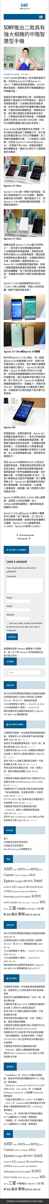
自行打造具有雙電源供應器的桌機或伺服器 (24, 693)
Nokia (40, 887)
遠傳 (34, 914)
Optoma (16, 891)
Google (18, 881)
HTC (30, 881)
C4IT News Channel (16, 724)
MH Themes (39, 1201)
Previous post (26, 535)
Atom (27, 869)
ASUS (21, 869)
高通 (38, 915)
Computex (24, 875)
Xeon (6, 909)
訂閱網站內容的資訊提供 (16, 842)
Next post (22, 538)
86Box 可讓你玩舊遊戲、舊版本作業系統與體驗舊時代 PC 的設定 (24, 1078)
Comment (11, 576)
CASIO (17, 875)
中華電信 (22, 908)
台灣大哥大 (31, 909)
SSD (19, 902)
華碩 (21, 914)
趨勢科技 (28, 914)
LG (14, 886)
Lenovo (8, 886)
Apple (15, 870)
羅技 (14, 914)
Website (10, 614)
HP (25, 881)
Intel (38, 880)
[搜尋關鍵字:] (24, 672)
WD (42, 902)
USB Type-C (26, 903)
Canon (8, 874)
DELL (32, 875)
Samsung (9, 896)
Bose (41, 869)
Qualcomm (24, 891)
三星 (12, 908)
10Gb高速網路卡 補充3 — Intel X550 (21, 707)
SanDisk (18, 896)
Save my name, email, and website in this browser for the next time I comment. (24, 627)
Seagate (27, 896)
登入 (6, 838)
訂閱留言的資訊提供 (13, 845)
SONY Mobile (11, 902)
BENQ (34, 869)
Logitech (21, 886)
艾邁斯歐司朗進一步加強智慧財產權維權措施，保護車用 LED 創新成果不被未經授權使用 (24, 736)
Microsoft (31, 886)
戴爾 (9, 914)
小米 (38, 908)
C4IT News (13, 978)
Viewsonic (35, 903)
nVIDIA (8, 891)
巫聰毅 (9, 1120)
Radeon (33, 891)
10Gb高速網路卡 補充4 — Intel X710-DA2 (24, 703)
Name (9, 597)
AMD (8, 868)
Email (9, 606)
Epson (9, 880)
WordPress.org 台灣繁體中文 (18, 849)
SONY (36, 896)
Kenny (16, 74)
